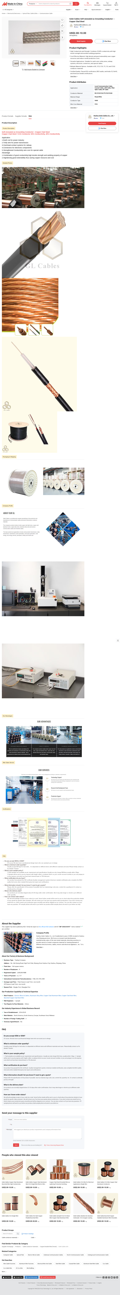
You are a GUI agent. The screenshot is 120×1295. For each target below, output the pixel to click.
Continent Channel (82, 1283)
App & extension (96, 9)
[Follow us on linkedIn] (117, 1277)
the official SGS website (46, 927)
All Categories (8, 9)
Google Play (18, 1277)
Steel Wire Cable (60, 1263)
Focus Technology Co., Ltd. (47, 1288)
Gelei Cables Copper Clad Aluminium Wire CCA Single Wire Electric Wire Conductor (36, 1184)
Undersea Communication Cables (53, 1255)
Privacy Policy (88, 1288)
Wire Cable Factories (9, 1263)
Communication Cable (46, 13)
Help (85, 9)
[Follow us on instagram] (109, 1277)
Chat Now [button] (107, 41)
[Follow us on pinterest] (114, 1277)
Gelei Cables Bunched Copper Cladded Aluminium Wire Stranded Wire (107, 1218)
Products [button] (32, 4)
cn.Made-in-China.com (77, 1285)
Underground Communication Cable (98, 1255)
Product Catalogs (28, 1234)
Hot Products (22, 1283)
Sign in (116, 5)
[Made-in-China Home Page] (12, 4)
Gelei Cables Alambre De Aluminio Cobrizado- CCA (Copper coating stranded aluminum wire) (83, 1218)
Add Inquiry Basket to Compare (34, 69)
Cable (32, 1237)
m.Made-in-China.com (64, 1285)
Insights (100, 1283)
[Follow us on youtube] (112, 1277)
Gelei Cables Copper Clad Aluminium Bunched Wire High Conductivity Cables (12, 1184)
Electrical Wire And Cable (45, 1263)
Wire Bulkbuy (30, 1268)
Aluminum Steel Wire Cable (91, 1263)
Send (16, 1145)
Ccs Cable (105, 1263)
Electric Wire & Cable (34, 1255)
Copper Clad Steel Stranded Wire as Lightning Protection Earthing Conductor (60, 1184)
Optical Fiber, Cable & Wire (30, 13)
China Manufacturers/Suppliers (45, 1283)
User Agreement (70, 1288)
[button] (70, 3)
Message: (9, 1129)
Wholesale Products (60, 1283)
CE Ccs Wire (19, 1268)
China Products (31, 1283)
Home (3, 13)
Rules (116, 9)
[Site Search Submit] (76, 4)
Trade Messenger (32, 1277)
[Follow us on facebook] (104, 1277)
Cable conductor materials (9, 1237)
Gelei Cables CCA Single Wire (10, 1216)
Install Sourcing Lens (49, 1277)
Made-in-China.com (52, 1285)
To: (11, 1124)
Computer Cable (8, 1255)
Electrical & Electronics (13, 13)
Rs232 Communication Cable (75, 1255)
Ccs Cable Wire (7, 1268)
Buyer (77, 9)
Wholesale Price (71, 1283)
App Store (6, 1277)
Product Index (92, 1283)
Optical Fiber (20, 1255)
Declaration (80, 1288)
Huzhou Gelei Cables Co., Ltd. (82, 25)
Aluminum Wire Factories (26, 1263)
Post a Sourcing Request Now (54, 1145)
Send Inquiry (81, 41)
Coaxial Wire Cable (74, 1263)
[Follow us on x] (106, 1277)
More (3, 1271)
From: (10, 1119)
